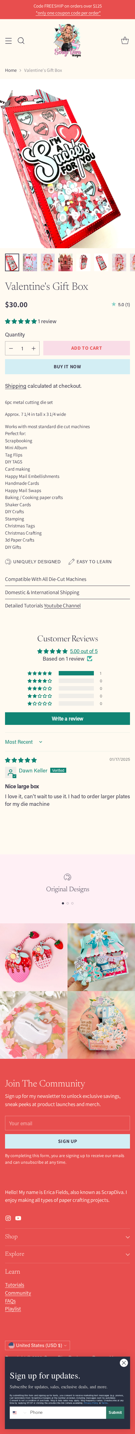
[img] (21, 759)
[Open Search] (20, 40)
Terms (104, 1403)
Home (11, 70)
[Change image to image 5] (83, 262)
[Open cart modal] (124, 40)
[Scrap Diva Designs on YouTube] (18, 1219)
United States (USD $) (39, 1345)
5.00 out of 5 (84, 650)
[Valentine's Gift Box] (67, 164)
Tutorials (14, 1284)
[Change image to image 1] (12, 262)
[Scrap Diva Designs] (67, 40)
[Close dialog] (124, 1363)
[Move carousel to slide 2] (68, 903)
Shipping (15, 385)
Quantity (15, 334)
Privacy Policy (91, 1403)
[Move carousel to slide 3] (72, 903)
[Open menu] (8, 40)
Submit (115, 1412)
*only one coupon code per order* (68, 13)
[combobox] (19, 1413)
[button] (21, 321)
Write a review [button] (67, 718)
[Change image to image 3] (48, 262)
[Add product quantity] (33, 348)
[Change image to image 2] (30, 262)
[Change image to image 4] (65, 262)
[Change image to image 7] (119, 262)
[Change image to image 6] (101, 262)
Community (18, 1292)
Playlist (13, 1308)
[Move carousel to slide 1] (63, 903)
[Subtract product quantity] (11, 348)
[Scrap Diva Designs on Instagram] (8, 1219)
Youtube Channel (62, 605)
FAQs (10, 1300)
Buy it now (67, 366)
